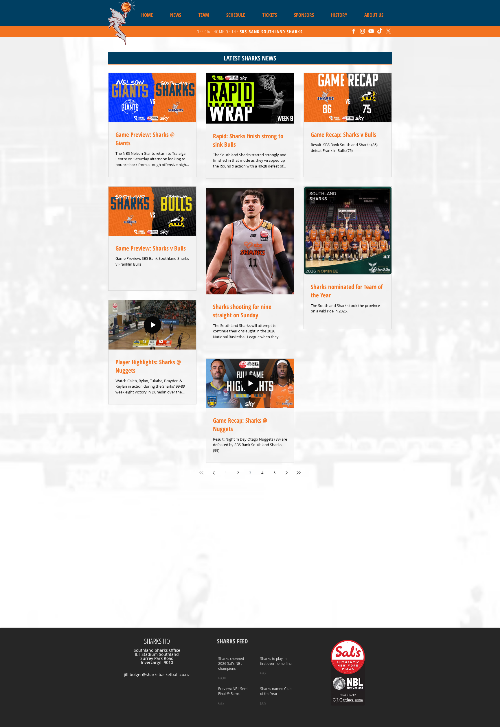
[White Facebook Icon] (353, 31)
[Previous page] (213, 473)
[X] (388, 31)
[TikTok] (379, 31)
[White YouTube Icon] (371, 31)
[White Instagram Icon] (362, 31)
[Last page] (298, 473)
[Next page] (286, 473)
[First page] (201, 473)
